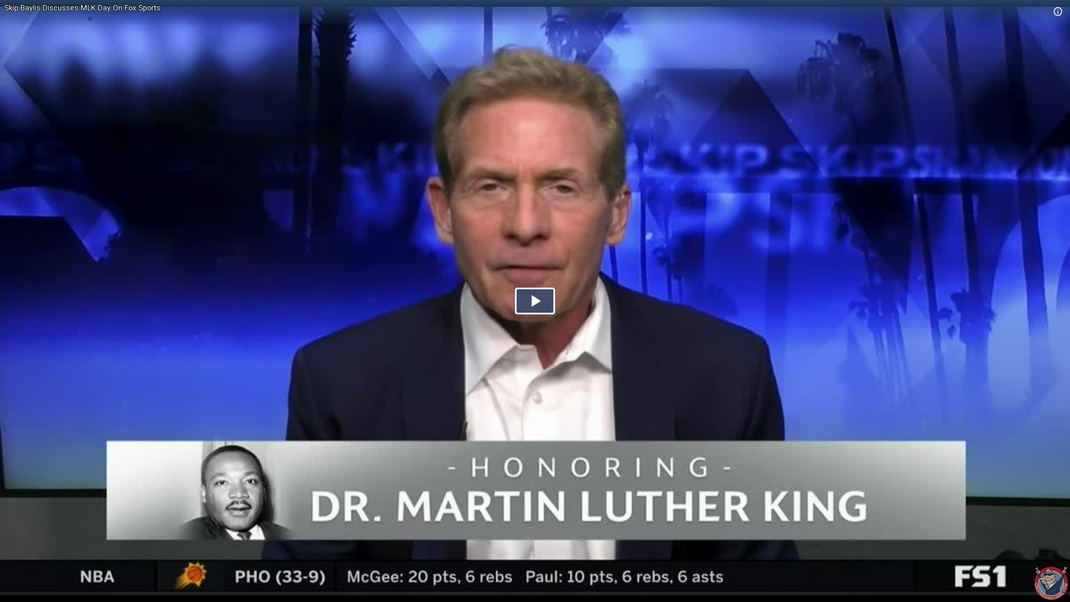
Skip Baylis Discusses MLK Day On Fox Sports (82, 7)
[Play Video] (535, 301)
